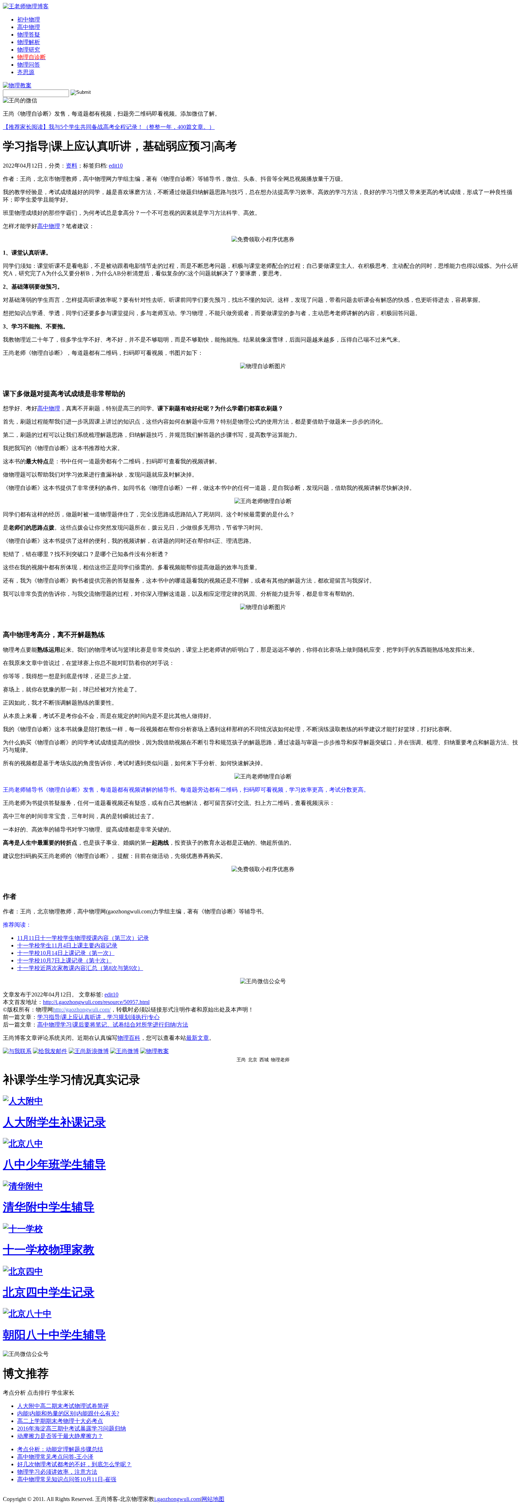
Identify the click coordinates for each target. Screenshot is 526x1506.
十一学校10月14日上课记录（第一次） (66, 953)
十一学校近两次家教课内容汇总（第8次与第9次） (80, 968)
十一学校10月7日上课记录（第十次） (64, 960)
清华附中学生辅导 (48, 1207)
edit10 (116, 166)
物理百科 (128, 1038)
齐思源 (25, 72)
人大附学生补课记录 (54, 1122)
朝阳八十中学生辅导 (54, 1334)
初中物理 (28, 19)
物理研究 (28, 50)
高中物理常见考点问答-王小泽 (55, 1457)
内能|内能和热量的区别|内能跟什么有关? (68, 1413)
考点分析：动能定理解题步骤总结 (60, 1449)
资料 (71, 166)
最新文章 (197, 1038)
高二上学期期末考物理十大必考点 (60, 1421)
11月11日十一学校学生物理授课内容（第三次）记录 (83, 938)
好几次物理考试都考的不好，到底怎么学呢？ (74, 1464)
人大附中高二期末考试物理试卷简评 (63, 1406)
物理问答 (28, 65)
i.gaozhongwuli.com (177, 1499)
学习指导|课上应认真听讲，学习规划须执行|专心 (98, 1017)
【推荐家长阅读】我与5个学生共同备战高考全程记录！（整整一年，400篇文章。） (109, 127)
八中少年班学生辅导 (54, 1164)
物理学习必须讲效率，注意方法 (57, 1472)
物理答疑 (28, 35)
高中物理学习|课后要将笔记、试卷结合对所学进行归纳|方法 (112, 1025)
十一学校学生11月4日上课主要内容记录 (67, 945)
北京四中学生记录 (48, 1292)
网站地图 (212, 1499)
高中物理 (28, 27)
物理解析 (28, 42)
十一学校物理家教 (48, 1249)
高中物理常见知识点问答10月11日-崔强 (66, 1479)
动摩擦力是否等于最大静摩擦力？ (60, 1436)
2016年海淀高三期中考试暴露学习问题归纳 (71, 1428)
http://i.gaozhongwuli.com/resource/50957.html (96, 1002)
